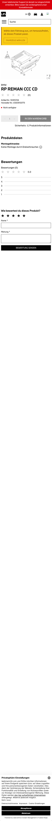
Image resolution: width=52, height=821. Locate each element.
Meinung (5, 231)
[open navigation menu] (4, 22)
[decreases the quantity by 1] (5, 119)
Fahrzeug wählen (15, 40)
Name (4, 220)
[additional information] (40, 147)
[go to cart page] (48, 14)
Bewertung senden (26, 248)
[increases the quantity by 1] (13, 119)
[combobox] (29, 21)
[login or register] (41, 14)
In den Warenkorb (36, 118)
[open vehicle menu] (35, 14)
